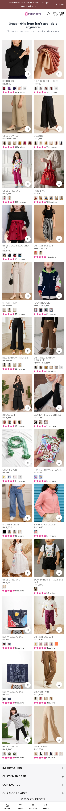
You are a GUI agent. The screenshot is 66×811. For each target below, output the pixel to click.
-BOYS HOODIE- (42, 302)
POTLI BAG (39, 190)
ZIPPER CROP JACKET (45, 524)
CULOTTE (38, 135)
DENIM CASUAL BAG (12, 636)
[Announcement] (29, 4)
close (60, 4)
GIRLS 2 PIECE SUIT (12, 190)
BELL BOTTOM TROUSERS (15, 357)
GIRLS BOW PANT (11, 135)
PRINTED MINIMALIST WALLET (48, 469)
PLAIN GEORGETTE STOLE (47, 81)
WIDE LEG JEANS (10, 524)
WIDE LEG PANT (42, 746)
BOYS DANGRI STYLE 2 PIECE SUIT (48, 581)
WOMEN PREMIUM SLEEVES (47, 414)
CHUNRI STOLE (9, 469)
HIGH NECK (8, 81)
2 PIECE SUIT (8, 414)
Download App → (29, 6)
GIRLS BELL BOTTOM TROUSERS (44, 359)
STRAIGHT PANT (10, 302)
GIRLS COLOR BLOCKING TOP (15, 247)
